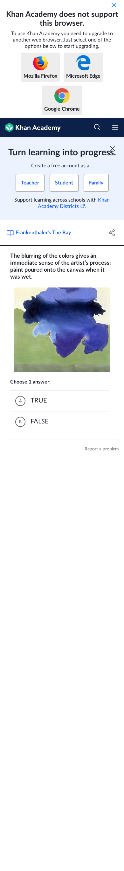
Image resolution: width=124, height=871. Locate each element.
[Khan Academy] (30, 127)
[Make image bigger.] (62, 329)
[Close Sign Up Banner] (112, 148)
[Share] (112, 232)
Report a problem (102, 449)
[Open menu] (115, 127)
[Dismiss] (114, 5)
